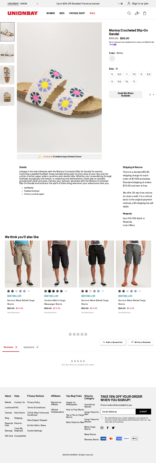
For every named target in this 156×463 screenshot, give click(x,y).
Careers (8, 412)
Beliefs (8, 402)
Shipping (18, 418)
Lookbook (9, 407)
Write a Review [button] (143, 342)
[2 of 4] (7, 53)
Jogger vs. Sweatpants (71, 403)
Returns (18, 423)
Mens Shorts (90, 434)
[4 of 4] (7, 96)
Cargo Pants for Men (91, 413)
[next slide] (119, 3)
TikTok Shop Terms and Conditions (38, 413)
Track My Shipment (18, 429)
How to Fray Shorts (75, 409)
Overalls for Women (89, 405)
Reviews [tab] (8, 347)
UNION (23, 3)
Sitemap (8, 430)
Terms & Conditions (36, 407)
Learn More (129, 225)
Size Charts (19, 412)
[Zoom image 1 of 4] (59, 87)
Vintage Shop (77, 13)
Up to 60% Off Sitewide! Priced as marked (78, 3)
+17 (28, 291)
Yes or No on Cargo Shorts (75, 416)
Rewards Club (9, 424)
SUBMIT (143, 411)
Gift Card (9, 436)
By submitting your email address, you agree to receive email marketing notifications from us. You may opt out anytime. (128, 420)
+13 (65, 291)
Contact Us (19, 402)
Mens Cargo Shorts (90, 428)
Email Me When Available (125, 94)
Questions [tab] (29, 347)
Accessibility (20, 436)
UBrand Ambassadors (57, 410)
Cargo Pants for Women (91, 420)
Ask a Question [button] (114, 342)
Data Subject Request (37, 420)
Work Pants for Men (75, 422)
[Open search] (129, 13)
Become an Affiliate (56, 403)
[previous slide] (37, 3)
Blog (7, 418)
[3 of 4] (7, 74)
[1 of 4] (7, 31)
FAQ (16, 407)
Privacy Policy (33, 402)
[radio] (112, 58)
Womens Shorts (91, 439)
